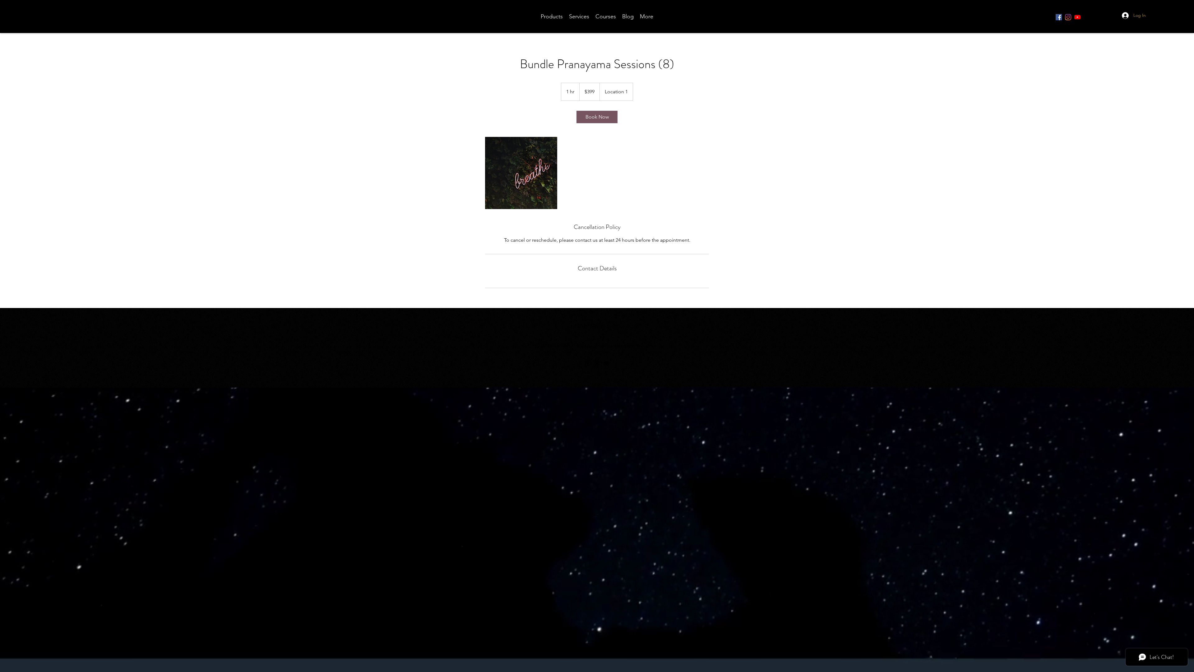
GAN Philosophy (597, 326)
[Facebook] (1059, 17)
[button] (1165, 17)
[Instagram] (1068, 17)
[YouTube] (1077, 17)
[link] (597, 117)
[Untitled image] (521, 173)
